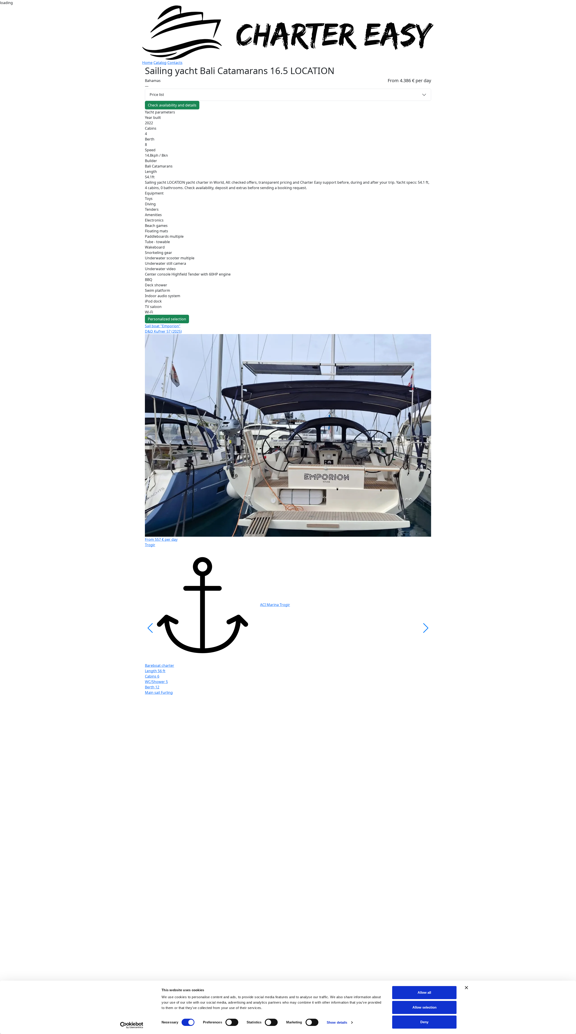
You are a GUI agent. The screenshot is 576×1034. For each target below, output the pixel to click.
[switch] (231, 1022)
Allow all (424, 992)
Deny (424, 1022)
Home (147, 62)
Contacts (174, 62)
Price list (157, 94)
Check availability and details (172, 105)
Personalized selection (167, 319)
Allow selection (424, 1007)
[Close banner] (466, 987)
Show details (337, 1022)
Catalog (159, 62)
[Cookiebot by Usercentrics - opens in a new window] (131, 1025)
